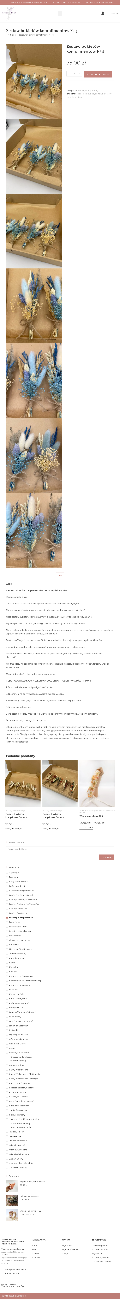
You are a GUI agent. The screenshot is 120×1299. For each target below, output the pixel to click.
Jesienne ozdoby (17, 953)
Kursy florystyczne (18, 998)
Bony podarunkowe (18, 881)
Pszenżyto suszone (18, 1096)
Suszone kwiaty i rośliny (21, 1127)
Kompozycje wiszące (19, 985)
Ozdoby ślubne (16, 1065)
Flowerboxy (14, 935)
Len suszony (15, 1016)
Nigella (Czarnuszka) (18, 1034)
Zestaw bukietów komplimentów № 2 (16, 816)
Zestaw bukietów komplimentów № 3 (53, 816)
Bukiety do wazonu (18, 908)
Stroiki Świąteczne (18, 1110)
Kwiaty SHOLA (16, 1007)
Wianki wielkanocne (19, 1154)
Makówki (13, 1030)
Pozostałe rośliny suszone (22, 1088)
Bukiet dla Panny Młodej (21, 895)
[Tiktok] (12, 1279)
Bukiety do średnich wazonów (24, 904)
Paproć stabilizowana (19, 1083)
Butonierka (14, 922)
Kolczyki (13, 971)
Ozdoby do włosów (97, 811)
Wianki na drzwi (17, 1145)
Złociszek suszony (18, 1168)
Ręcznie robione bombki (21, 1101)
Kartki (12, 963)
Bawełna (13, 877)
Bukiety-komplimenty (88, 90)
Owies (12, 1048)
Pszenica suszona (17, 1092)
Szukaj (106, 857)
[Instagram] (7, 1279)
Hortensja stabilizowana (20, 949)
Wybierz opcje (86, 827)
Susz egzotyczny (17, 1115)
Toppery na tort (16, 1132)
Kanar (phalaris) (16, 958)
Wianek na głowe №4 (91, 816)
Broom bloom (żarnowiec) (22, 890)
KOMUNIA (83, 811)
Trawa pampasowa (18, 1140)
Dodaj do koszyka (98, 74)
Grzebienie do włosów (21, 1057)
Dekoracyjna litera (18, 926)
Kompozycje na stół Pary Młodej (25, 981)
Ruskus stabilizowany (19, 1106)
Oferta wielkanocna (19, 1039)
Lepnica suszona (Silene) (21, 1021)
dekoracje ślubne (86, 94)
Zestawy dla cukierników (21, 1163)
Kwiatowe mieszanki (19, 1003)
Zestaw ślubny (16, 1159)
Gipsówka (14, 944)
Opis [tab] (60, 575)
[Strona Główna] (6, 35)
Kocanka (13, 967)
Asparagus (14, 872)
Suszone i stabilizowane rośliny (24, 1119)
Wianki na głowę (18, 1060)
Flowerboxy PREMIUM (19, 940)
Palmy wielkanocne (18, 1070)
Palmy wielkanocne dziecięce (23, 1078)
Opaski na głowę (17, 1044)
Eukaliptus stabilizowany (20, 931)
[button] (60, 13)
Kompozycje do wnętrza (21, 976)
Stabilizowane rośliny (20, 1123)
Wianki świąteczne (18, 1150)
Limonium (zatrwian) (19, 1026)
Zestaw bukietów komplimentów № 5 (36, 35)
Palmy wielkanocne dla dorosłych (25, 1074)
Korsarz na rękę (17, 994)
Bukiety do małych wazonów (23, 899)
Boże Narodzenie (17, 886)
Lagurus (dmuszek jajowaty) (22, 1012)
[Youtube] (17, 1279)
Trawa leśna (15, 1136)
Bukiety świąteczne (18, 913)
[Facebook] (2, 1279)
